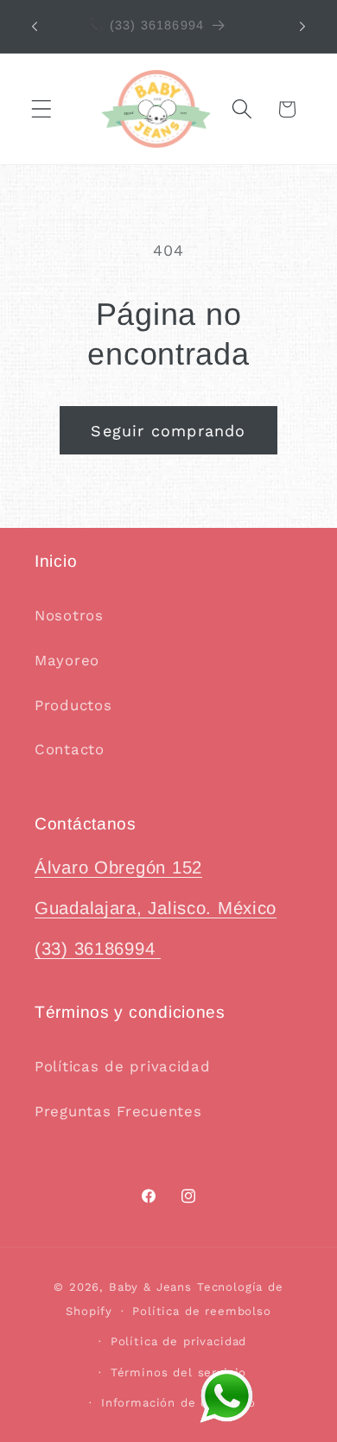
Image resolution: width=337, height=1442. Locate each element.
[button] (42, 109)
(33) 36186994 (98, 948)
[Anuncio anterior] (35, 27)
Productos (73, 705)
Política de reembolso (201, 1311)
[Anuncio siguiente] (302, 27)
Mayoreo (67, 660)
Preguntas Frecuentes (118, 1111)
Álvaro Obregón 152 (118, 867)
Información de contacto (178, 1402)
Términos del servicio (179, 1372)
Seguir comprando (168, 431)
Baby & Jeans (153, 1286)
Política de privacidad (178, 1341)
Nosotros (69, 615)
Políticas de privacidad (123, 1066)
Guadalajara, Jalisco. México (156, 908)
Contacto (70, 749)
